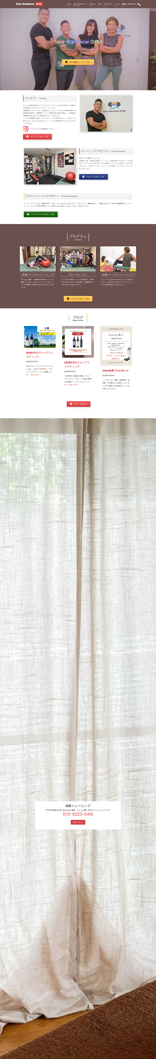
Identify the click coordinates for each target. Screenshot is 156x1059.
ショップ (117, 4)
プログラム (92, 4)
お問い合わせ (78, 822)
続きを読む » (36, 374)
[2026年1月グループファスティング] (40, 347)
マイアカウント (108, 4)
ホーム (69, 4)
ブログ (99, 4)
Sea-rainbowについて (80, 4)
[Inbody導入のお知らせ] (116, 365)
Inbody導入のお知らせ (115, 370)
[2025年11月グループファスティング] (78, 357)
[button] (78, 62)
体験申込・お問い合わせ (129, 4)
